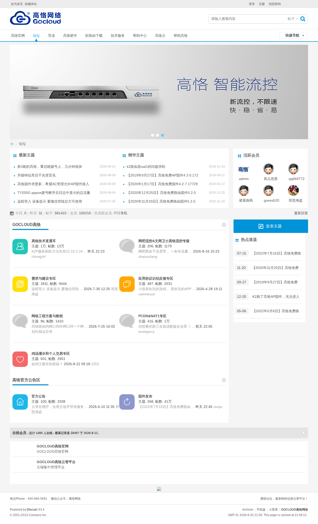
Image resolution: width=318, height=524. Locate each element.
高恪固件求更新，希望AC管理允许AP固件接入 (53, 184)
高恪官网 (18, 36)
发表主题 (274, 226)
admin (244, 179)
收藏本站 (31, 4)
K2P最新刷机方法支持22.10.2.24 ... (59, 251)
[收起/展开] (224, 224)
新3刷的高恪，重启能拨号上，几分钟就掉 (49, 167)
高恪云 (160, 36)
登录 (252, 4)
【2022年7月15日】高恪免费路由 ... (166, 407)
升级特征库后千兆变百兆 (36, 175)
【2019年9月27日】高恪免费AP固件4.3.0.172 (162, 175)
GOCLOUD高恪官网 (53, 446)
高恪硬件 (70, 36)
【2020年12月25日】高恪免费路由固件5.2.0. (162, 193)
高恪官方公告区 (26, 380)
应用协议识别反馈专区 (155, 278)
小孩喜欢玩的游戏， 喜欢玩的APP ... (166, 289)
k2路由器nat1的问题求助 (146, 167)
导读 (51, 36)
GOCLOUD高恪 (26, 224)
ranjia (217, 407)
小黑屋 (273, 509)
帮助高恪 (181, 36)
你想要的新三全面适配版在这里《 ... (166, 326)
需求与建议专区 (44, 278)
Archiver (247, 509)
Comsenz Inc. (38, 515)
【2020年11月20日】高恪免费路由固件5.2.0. (161, 201)
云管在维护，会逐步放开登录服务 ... (60, 407)
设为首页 (17, 4)
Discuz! (32, 509)
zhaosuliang (147, 257)
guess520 (271, 200)
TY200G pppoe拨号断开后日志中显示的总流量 (53, 193)
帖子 (291, 19)
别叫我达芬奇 (42, 332)
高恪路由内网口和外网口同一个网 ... (60, 326)
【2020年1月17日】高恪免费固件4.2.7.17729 (162, 184)
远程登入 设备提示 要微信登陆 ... (57, 289)
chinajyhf (38, 257)
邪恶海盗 (296, 200)
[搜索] (304, 19)
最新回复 (301, 213)
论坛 (36, 36)
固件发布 (145, 396)
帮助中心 (140, 36)
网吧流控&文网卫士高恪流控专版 (164, 241)
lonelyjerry (146, 332)
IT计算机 (120, 213)
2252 (95, 364)
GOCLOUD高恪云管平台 (56, 462)
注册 (262, 4)
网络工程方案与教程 (47, 316)
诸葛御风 (246, 200)
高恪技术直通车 (44, 241)
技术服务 (118, 36)
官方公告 (38, 396)
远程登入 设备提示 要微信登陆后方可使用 (49, 201)
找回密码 (275, 4)
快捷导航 (292, 35)
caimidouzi (146, 294)
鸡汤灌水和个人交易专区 (51, 353)
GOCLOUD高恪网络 (12, 143)
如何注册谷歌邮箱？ (47, 364)
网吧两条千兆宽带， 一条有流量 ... (165, 251)
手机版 (261, 509)
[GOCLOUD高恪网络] (35, 19)
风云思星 (271, 179)
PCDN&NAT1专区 (152, 316)
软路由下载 (94, 36)
